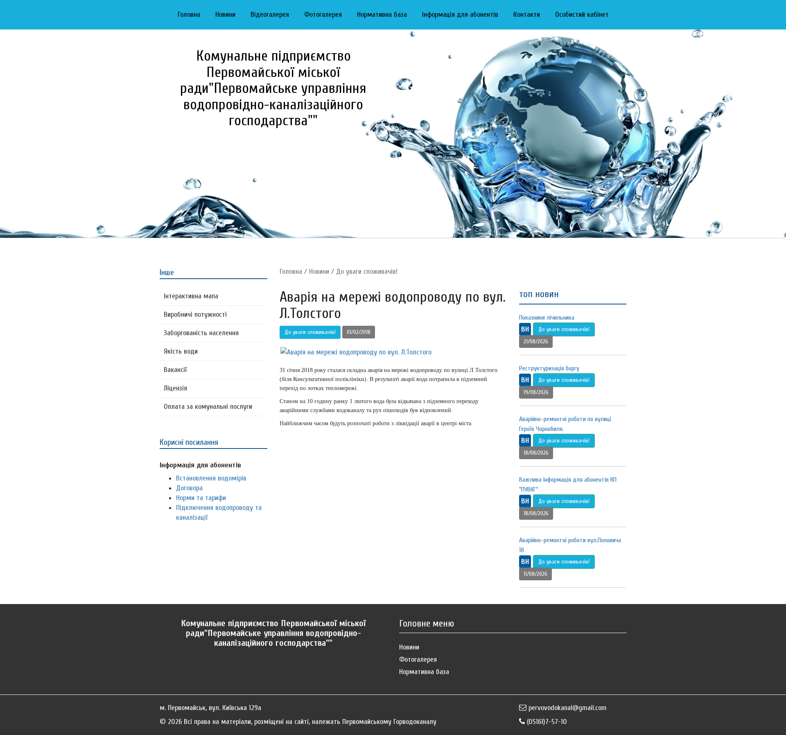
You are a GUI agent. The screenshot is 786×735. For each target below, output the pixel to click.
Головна (189, 14)
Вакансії (175, 369)
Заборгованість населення (201, 333)
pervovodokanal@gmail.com (568, 707)
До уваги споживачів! (367, 271)
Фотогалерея (323, 14)
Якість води (181, 351)
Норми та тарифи (201, 498)
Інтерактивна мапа (191, 296)
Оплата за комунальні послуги (208, 406)
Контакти (526, 14)
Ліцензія (175, 388)
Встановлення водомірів (211, 478)
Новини (225, 14)
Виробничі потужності (195, 314)
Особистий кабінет (582, 14)
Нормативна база (382, 14)
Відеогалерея (270, 14)
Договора (189, 488)
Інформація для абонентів (460, 14)
